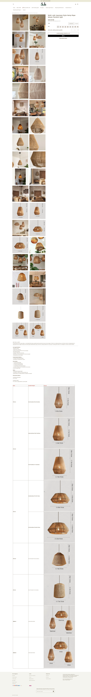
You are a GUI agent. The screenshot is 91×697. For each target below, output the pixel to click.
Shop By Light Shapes (17, 9)
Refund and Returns (32, 680)
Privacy (30, 677)
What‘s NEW (19, 7)
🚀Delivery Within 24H (26, 7)
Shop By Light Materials (59, 7)
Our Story (47, 677)
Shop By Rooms (68, 7)
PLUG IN (76, 23)
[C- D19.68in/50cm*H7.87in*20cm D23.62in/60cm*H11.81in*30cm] (68, 27)
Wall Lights (13, 680)
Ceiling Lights (14, 678)
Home (14, 7)
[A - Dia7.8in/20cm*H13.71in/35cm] (58, 27)
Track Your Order (48, 678)
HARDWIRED (71, 23)
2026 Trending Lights (35, 7)
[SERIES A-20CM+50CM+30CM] (75, 27)
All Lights (42, 7)
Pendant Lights (14, 677)
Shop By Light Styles (49, 7)
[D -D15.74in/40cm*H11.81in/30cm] (70, 27)
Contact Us (47, 675)
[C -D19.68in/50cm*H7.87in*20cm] (65, 27)
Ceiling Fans (14, 683)
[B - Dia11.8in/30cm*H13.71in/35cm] (60, 27)
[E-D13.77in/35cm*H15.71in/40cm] (73, 27)
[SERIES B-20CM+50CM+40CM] (78, 27)
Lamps (24, 9)
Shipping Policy (31, 678)
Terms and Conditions (32, 675)
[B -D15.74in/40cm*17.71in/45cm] (63, 27)
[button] (13, 4)
